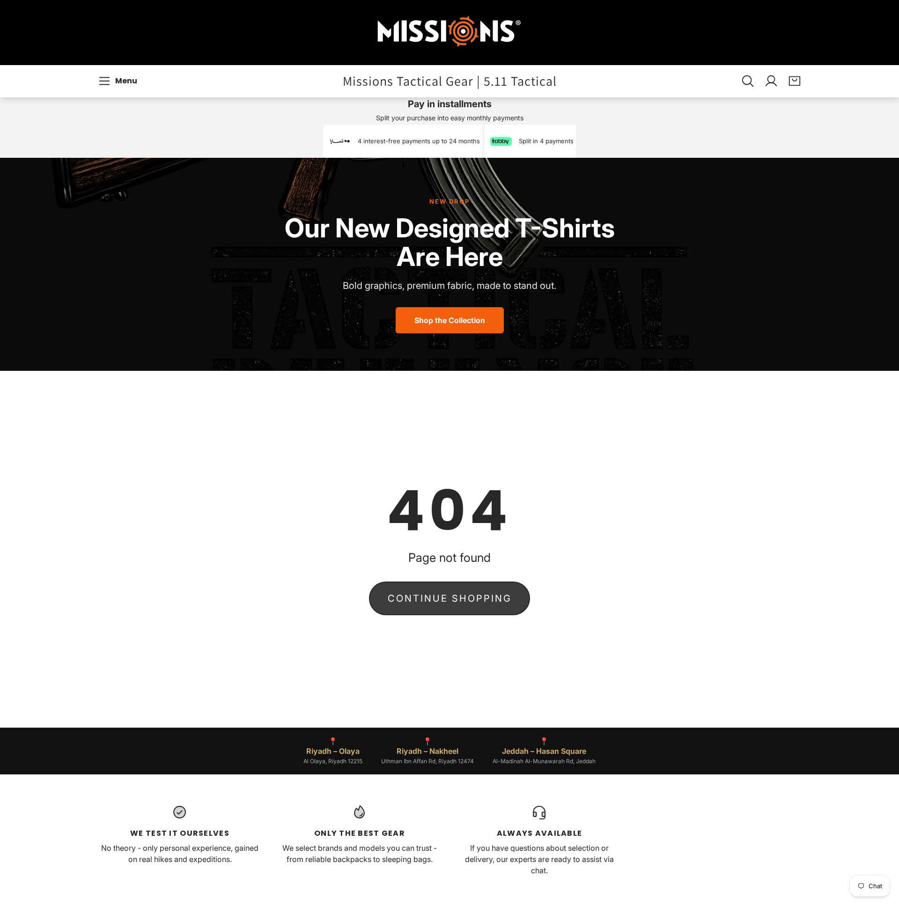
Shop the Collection (449, 320)
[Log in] (771, 81)
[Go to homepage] (449, 32)
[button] (119, 81)
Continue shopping (450, 598)
